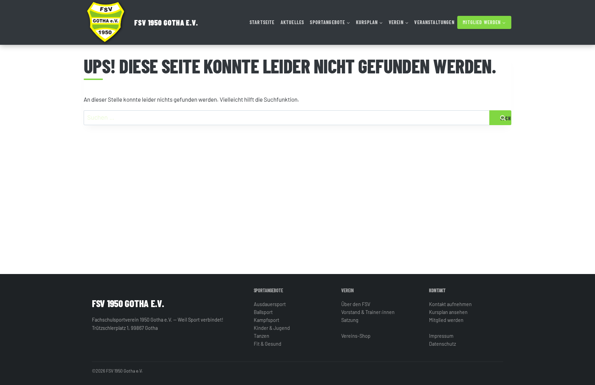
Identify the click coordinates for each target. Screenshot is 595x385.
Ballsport (263, 312)
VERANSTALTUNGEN (434, 22)
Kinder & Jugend (272, 328)
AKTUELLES (292, 22)
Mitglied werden (446, 320)
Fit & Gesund (267, 344)
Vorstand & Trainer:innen (368, 312)
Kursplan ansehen (448, 312)
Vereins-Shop (355, 336)
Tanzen (261, 336)
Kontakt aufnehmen (450, 304)
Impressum (441, 336)
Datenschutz (442, 344)
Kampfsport (266, 320)
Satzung (349, 320)
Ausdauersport (270, 304)
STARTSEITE (262, 22)
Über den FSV (355, 304)
